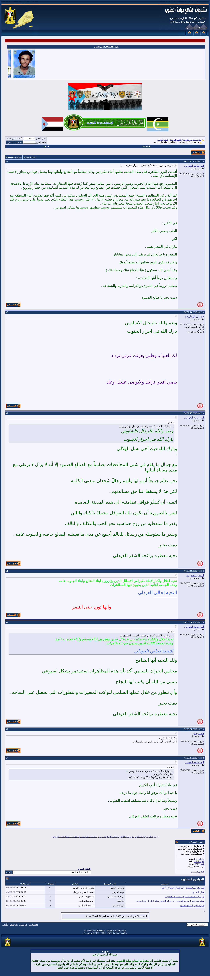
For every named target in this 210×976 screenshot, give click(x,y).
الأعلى (5, 924)
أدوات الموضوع (30, 157)
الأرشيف (14, 924)
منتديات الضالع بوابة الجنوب (192, 140)
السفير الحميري (195, 575)
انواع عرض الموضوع (15, 157)
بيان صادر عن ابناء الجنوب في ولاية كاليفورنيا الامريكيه (132, 836)
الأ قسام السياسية (175, 140)
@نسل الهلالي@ (194, 316)
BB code (198, 859)
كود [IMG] (199, 864)
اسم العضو (41, 138)
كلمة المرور (41, 142)
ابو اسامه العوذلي (194, 165)
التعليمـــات (146, 146)
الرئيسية (23, 924)
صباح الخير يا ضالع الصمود (192, 905)
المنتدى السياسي (162, 140)
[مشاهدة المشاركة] (120, 427)
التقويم (46, 146)
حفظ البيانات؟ (13, 138)
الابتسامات (199, 861)
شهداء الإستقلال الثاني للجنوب (106, 47)
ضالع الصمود (198, 892)
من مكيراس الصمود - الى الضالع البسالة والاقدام (182, 888)
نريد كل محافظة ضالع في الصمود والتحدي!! (184, 896)
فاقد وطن (198, 733)
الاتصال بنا (33, 924)
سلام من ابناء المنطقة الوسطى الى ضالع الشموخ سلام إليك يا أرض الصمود (170, 901)
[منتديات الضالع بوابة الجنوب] (7, 946)
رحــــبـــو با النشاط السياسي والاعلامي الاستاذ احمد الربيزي (80, 836)
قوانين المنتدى (197, 872)
